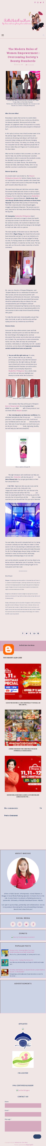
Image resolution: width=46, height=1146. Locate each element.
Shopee (19, 410)
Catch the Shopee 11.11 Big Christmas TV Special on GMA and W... (23, 703)
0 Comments (30, 65)
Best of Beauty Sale (12, 406)
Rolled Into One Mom (21, 1142)
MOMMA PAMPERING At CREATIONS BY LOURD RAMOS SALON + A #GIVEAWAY (27, 971)
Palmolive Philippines (22, 216)
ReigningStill (29, 1145)
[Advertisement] (23, 999)
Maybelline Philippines (16, 371)
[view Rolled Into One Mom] (23, 937)
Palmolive (17, 477)
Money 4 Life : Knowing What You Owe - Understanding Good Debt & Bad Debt (22, 951)
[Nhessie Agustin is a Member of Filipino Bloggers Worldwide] (23, 1040)
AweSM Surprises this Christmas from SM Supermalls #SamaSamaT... (23, 749)
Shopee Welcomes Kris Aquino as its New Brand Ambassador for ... (23, 796)
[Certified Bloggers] (23, 1090)
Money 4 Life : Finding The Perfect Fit (21, 960)
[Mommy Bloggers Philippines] (23, 1059)
